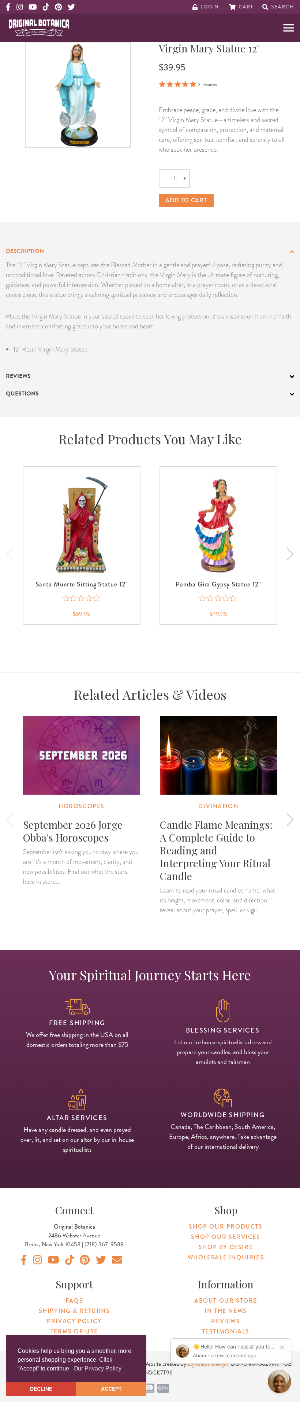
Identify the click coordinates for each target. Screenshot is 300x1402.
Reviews (225, 1321)
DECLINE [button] (41, 1389)
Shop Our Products (225, 1226)
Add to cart (186, 200)
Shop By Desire (226, 1247)
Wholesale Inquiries (226, 1257)
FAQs (74, 1300)
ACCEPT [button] (111, 1389)
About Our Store (225, 1300)
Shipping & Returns (74, 1311)
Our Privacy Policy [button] (97, 1368)
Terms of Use (74, 1331)
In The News (226, 1311)
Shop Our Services (225, 1237)
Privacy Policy (74, 1321)
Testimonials (226, 1331)
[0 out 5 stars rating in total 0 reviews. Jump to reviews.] (81, 598)
